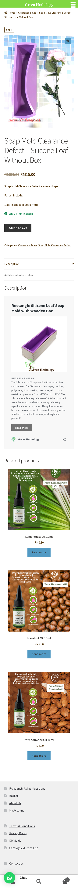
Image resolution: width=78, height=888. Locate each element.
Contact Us (16, 863)
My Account (16, 810)
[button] (68, 41)
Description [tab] (12, 264)
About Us (15, 803)
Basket (13, 796)
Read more (39, 552)
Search (39, 881)
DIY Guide (15, 840)
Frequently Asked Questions (27, 788)
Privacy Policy (18, 833)
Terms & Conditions (22, 826)
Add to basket (18, 228)
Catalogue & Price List (23, 848)
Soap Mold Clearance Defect (54, 245)
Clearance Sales (27, 12)
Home (12, 12)
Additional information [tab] (19, 275)
